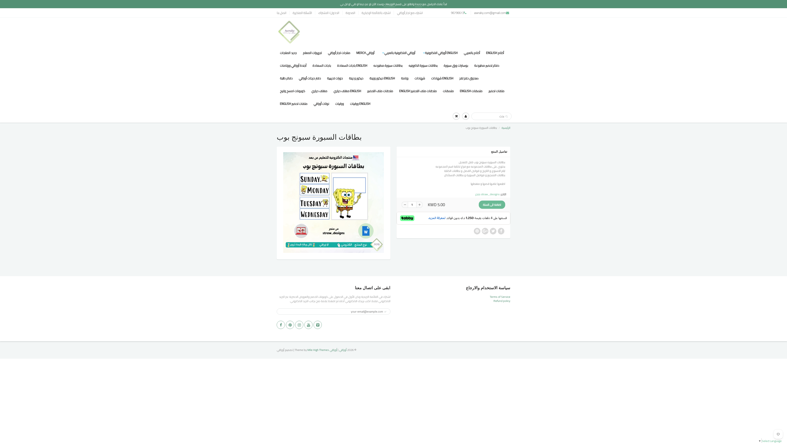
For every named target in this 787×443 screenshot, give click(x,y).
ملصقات (448, 91)
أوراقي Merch (365, 53)
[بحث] (506, 116)
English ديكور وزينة (382, 78)
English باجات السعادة (352, 66)
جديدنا (418, 4)
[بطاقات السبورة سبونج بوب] (333, 202)
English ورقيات (360, 104)
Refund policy (502, 301)
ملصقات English (471, 91)
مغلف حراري (319, 91)
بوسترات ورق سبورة (456, 66)
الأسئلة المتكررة (302, 13)
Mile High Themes (318, 350)
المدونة (350, 13)
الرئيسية (506, 127)
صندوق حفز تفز (469, 78)
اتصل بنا (281, 13)
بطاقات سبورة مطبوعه (388, 66)
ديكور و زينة (356, 78)
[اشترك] (385, 311)
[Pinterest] (290, 325)
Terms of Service (500, 296)
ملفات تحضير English (293, 104)
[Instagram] (299, 325)
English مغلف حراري (347, 91)
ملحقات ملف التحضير (380, 91)
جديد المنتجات (288, 53)
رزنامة (404, 78)
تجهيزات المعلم (312, 53)
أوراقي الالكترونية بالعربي (399, 53)
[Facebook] (281, 325)
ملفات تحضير (496, 91)
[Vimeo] (318, 325)
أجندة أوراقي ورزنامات (293, 66)
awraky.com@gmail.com (490, 13)
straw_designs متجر (487, 194)
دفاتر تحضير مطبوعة (486, 66)
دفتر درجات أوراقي (310, 78)
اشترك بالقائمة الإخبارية (376, 13)
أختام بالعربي (472, 53)
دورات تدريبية (335, 78)
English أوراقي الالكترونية (441, 53)
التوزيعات (389, 4)
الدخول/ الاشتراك (328, 13)
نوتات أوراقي (321, 104)
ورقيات (339, 104)
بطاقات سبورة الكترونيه (423, 66)
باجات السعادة (322, 66)
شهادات (420, 78)
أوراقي (343, 350)
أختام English (495, 53)
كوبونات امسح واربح (292, 91)
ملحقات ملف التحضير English (418, 91)
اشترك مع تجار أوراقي (410, 13)
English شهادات (442, 78)
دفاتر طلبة (286, 78)
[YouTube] (308, 325)
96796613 (457, 13)
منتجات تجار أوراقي (339, 53)
